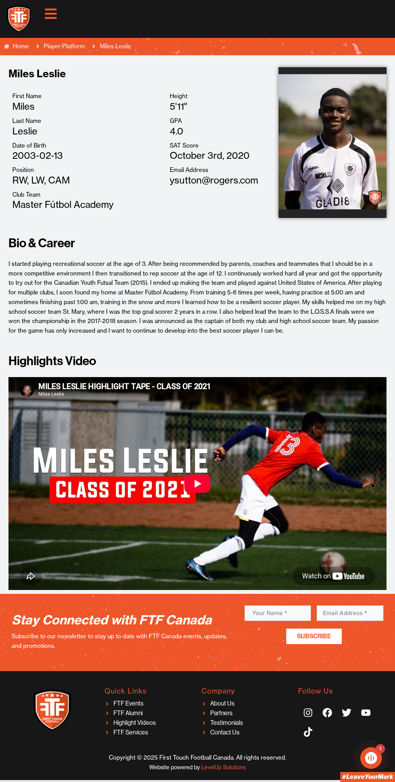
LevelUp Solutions (223, 767)
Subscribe (314, 636)
